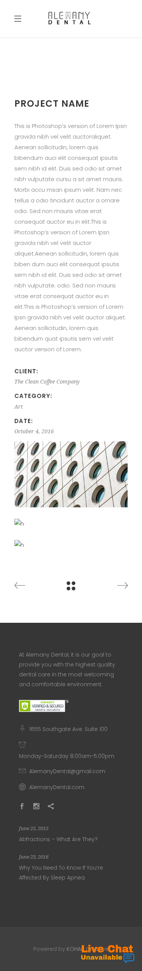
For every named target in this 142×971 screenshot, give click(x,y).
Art (18, 407)
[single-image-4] (71, 474)
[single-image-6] (71, 545)
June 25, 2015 (33, 828)
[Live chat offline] (107, 953)
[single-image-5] (71, 524)
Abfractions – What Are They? (58, 839)
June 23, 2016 (33, 857)
